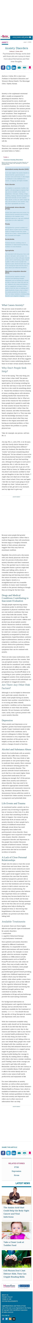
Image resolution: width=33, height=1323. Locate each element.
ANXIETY (5, 42)
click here (11, 1012)
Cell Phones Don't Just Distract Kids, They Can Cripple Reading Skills (15, 1274)
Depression (16, 1171)
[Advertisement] (16, 17)
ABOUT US (5, 1295)
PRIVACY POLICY (7, 1297)
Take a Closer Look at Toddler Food (14, 1244)
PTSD (16, 1167)
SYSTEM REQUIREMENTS (10, 1301)
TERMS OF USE (6, 1299)
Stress (16, 1175)
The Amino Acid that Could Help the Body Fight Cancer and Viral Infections (16, 1212)
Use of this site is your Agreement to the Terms (16, 1308)
